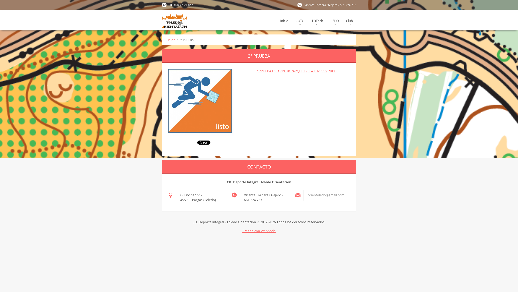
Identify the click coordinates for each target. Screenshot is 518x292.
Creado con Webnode (259, 231)
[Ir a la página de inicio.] (174, 23)
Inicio (284, 21)
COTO (300, 21)
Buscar (164, 5)
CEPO (334, 21)
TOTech (317, 21)
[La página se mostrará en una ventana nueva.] (201, 102)
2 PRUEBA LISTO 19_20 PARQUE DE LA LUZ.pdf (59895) (297, 71)
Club (349, 21)
